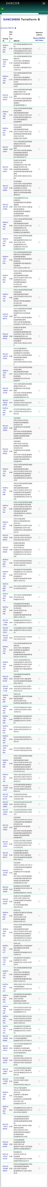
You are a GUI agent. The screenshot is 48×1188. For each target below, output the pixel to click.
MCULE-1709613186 (5, 622)
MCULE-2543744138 (5, 1156)
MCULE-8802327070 (5, 1048)
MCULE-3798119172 (5, 1060)
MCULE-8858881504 (5, 336)
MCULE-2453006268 (5, 638)
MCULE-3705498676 (5, 316)
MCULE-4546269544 (5, 550)
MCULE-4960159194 (5, 679)
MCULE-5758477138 (5, 689)
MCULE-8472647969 (5, 207)
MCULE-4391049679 (5, 537)
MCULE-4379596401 (5, 873)
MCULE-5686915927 (5, 149)
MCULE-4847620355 (5, 356)
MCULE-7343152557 (5, 169)
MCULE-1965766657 (5, 1071)
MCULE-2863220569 (5, 428)
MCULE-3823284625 (5, 451)
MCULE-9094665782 (5, 1144)
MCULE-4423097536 (5, 901)
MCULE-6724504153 (5, 796)
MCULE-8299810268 (5, 889)
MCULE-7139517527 (5, 788)
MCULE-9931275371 (5, 630)
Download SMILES (8, 28)
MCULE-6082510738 (5, 390)
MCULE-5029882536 (5, 1168)
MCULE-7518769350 (5, 188)
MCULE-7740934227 (5, 1081)
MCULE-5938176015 (5, 812)
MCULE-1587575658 (5, 827)
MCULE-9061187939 (5, 403)
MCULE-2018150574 (5, 855)
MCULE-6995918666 (5, 804)
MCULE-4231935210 (5, 97)
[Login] (2, 9)
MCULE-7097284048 (5, 1126)
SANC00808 (11, 19)
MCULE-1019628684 (5, 1038)
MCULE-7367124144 (5, 844)
